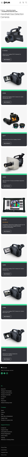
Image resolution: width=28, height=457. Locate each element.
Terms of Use (4, 454)
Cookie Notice (4, 449)
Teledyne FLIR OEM (5, 394)
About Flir (3, 389)
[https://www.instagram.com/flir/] (7, 373)
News (2, 410)
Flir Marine (3, 396)
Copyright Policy (4, 452)
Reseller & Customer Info (7, 420)
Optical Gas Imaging (11, 10)
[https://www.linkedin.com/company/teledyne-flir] (2, 373)
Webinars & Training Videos (7, 439)
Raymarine (3, 400)
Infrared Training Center (6, 402)
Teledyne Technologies (6, 391)
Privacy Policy (4, 447)
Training (3, 437)
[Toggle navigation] (2, 2)
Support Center (4, 429)
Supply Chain (4, 418)
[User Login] (19, 3)
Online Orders (4, 435)
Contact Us (3, 427)
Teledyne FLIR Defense (6, 392)
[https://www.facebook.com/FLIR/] (4, 373)
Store (2, 414)
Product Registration (5, 433)
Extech (2, 398)
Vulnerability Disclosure (6, 431)
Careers (3, 412)
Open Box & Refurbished (7, 416)
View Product (7, 59)
